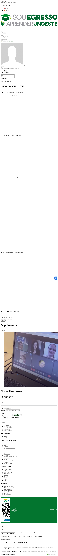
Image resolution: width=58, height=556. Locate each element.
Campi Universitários (9, 460)
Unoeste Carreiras (8, 492)
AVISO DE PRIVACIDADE (8, 532)
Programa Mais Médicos (9, 448)
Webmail (6, 476)
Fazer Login (3, 78)
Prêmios (5, 459)
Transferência (7, 438)
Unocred (6, 446)
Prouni (5, 444)
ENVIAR (3, 320)
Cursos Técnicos (8, 430)
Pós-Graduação (7, 426)
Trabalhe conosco (8, 463)
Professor (6, 72)
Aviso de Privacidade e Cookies (48, 551)
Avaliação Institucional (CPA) (11, 456)
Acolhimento (7, 458)
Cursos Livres (7, 429)
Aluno (5, 70)
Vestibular (6, 436)
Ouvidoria (6, 462)
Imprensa (6, 475)
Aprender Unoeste (8, 469)
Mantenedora (7, 454)
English (7, 9)
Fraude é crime (7, 494)
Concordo (13, 554)
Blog (5, 480)
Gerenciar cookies (5, 554)
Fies (5, 445)
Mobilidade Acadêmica (9, 487)
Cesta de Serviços (8, 472)
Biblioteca (6, 471)
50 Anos (6, 455)
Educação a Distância (9, 427)
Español (7, 10)
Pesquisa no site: (53, 509)
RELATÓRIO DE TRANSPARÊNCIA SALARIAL (13, 536)
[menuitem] (29, 32)
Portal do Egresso (8, 489)
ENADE (6, 477)
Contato (5, 479)
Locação (6, 493)
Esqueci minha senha (6, 81)
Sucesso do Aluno (8, 490)
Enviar (16, 417)
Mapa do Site (7, 473)
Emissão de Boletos (8, 486)
